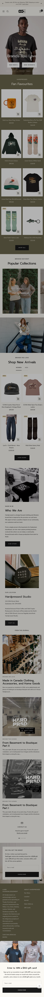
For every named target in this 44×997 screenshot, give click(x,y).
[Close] (40, 944)
